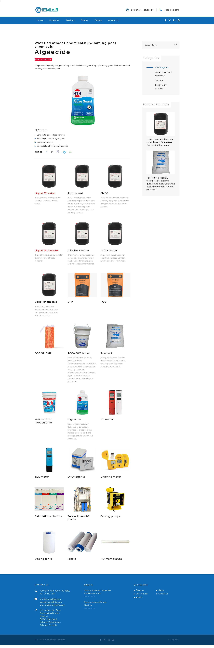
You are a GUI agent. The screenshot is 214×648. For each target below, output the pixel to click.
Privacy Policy (173, 639)
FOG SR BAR (43, 353)
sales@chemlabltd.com (51, 602)
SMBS (104, 193)
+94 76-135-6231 (47, 594)
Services (70, 20)
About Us (113, 20)
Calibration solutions (49, 516)
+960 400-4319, (62, 591)
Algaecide (74, 419)
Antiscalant (75, 193)
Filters (72, 558)
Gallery (98, 20)
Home (39, 20)
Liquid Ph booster (47, 250)
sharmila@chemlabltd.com (52, 605)
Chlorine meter (111, 476)
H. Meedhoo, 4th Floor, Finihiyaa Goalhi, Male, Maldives (50, 613)
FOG (103, 301)
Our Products (141, 594)
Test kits (159, 80)
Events (84, 20)
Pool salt (106, 353)
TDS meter (42, 476)
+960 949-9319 (171, 10)
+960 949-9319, (47, 591)
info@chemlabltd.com (50, 599)
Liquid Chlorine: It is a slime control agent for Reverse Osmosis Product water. (160, 142)
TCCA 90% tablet (79, 353)
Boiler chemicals (46, 301)
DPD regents (76, 476)
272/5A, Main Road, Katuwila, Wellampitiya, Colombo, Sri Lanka (50, 622)
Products (54, 20)
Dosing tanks (44, 558)
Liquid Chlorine (45, 193)
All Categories (162, 67)
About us (140, 590)
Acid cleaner (109, 250)
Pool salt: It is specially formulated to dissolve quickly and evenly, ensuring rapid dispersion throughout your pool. (161, 184)
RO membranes (111, 558)
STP (70, 301)
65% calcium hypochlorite (43, 421)
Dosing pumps (110, 516)
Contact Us (163, 594)
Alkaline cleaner (78, 250)
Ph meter (107, 419)
